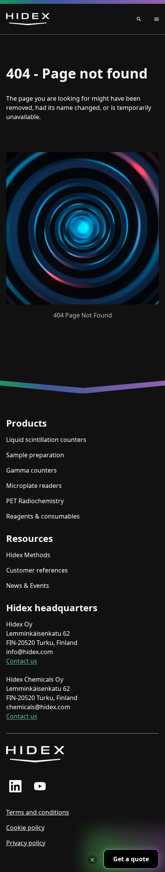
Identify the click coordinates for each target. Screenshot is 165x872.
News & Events (27, 585)
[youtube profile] (40, 786)
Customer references (37, 570)
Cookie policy (25, 827)
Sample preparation (35, 455)
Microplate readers (34, 485)
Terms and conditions (37, 812)
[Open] (149, 19)
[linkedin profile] (15, 786)
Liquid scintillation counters (46, 439)
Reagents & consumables (43, 516)
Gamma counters (31, 470)
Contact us (21, 661)
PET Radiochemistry (35, 501)
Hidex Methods (28, 555)
